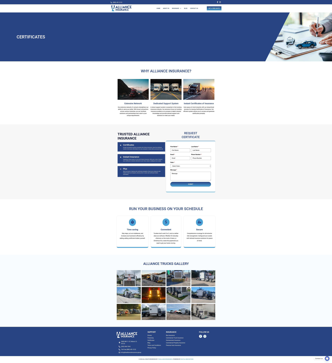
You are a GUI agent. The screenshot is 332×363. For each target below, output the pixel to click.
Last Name (195, 146)
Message (173, 170)
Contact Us (194, 8)
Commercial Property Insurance (175, 343)
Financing (150, 338)
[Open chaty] (327, 358)
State (172, 162)
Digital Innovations (187, 359)
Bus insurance (170, 335)
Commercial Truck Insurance (174, 338)
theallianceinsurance (165, 359)
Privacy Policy (151, 348)
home (158, 8)
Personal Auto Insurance (173, 345)
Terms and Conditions (154, 345)
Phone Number (196, 154)
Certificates (150, 340)
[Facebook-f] (217, 2)
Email (172, 154)
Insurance (175, 8)
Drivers (149, 335)
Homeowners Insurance (173, 340)
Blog (185, 8)
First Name (174, 146)
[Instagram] (220, 2)
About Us (166, 8)
